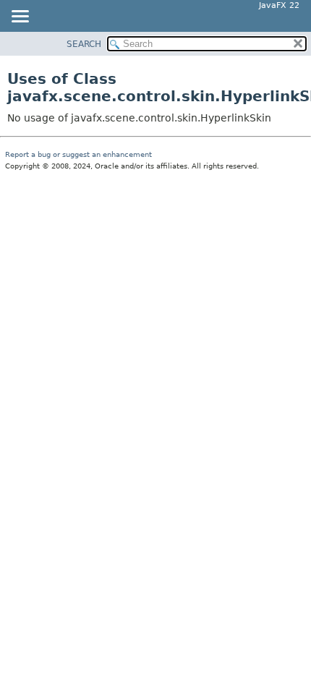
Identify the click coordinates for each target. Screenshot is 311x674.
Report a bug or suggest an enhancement (78, 154)
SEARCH (84, 44)
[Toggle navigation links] (19, 17)
